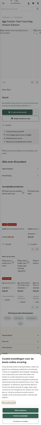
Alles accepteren (20, 410)
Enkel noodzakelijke (20, 416)
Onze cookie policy (8, 402)
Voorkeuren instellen (20, 421)
